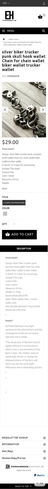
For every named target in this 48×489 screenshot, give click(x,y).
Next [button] (43, 110)
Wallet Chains (14, 39)
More (4, 188)
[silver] (5, 213)
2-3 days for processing (14, 203)
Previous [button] (5, 110)
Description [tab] (24, 248)
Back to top (22, 486)
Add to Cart (22, 234)
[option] (24, 109)
